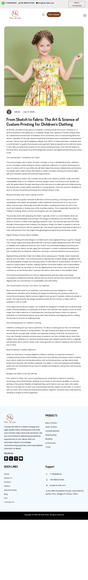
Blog (6, 494)
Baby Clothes (51, 423)
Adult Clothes (51, 427)
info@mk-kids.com (46, 3)
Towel (47, 447)
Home (6, 474)
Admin (17, 112)
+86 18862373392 (27, 3)
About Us (8, 478)
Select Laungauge (76, 4)
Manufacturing (10, 490)
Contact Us (9, 502)
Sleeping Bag (50, 435)
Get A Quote (53, 14)
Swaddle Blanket (52, 431)
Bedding (48, 439)
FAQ (5, 498)
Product (7, 482)
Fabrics (7, 486)
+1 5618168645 (11, 3)
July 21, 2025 (28, 112)
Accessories (50, 443)
